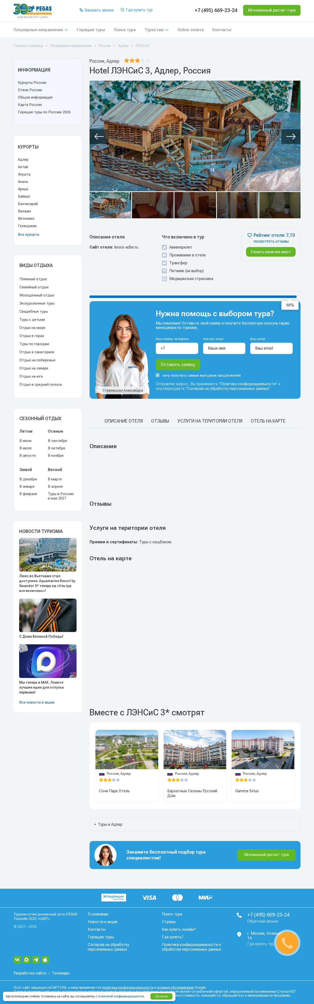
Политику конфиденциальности (248, 384)
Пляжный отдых (33, 279)
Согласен (161, 996)
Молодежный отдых (36, 295)
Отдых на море (32, 327)
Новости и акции (102, 921)
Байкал (24, 196)
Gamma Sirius (247, 791)
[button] (99, 136)
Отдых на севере (33, 368)
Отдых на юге (31, 376)
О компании (98, 914)
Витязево (26, 218)
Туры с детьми (32, 319)
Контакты (221, 30)
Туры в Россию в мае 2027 (61, 496)
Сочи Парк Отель (114, 791)
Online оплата (190, 30)
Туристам (154, 30)
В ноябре (56, 455)
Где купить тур (139, 10)
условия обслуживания (175, 987)
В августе (27, 455)
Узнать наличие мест (271, 252)
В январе (27, 486)
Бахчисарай (28, 204)
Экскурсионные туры (36, 303)
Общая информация (35, 97)
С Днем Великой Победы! (41, 636)
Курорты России (32, 82)
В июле (25, 448)
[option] (126, 749)
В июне (25, 441)
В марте (55, 479)
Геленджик (27, 226)
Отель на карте (268, 421)
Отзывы (160, 421)
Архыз (23, 189)
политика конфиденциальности (127, 987)
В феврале (28, 494)
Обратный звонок (262, 921)
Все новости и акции (36, 702)
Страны (169, 921)
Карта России (30, 105)
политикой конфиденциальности (121, 996)
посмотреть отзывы (271, 241)
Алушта (24, 174)
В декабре (28, 479)
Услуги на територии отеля (210, 421)
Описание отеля (124, 421)
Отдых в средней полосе (40, 384)
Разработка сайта (29, 973)
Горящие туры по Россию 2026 (44, 112)
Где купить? (172, 937)
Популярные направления (38, 30)
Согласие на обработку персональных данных (228, 388)
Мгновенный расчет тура (266, 854)
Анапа (23, 181)
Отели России (30, 90)
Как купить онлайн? (179, 929)
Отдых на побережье (37, 360)
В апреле (55, 486)
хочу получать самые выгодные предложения (201, 375)
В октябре (56, 448)
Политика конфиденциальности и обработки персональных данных (191, 947)
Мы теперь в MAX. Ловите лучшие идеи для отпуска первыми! (41, 687)
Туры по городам (34, 344)
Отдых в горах (31, 336)
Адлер (23, 159)
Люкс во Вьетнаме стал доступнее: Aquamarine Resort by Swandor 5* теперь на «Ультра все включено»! (47, 583)
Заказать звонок (98, 10)
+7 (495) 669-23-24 (216, 10)
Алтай (23, 167)
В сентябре (57, 441)
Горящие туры (91, 30)
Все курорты (28, 234)
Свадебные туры (33, 311)
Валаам (24, 211)
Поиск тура (125, 30)
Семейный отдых (34, 287)
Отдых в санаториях (36, 352)
